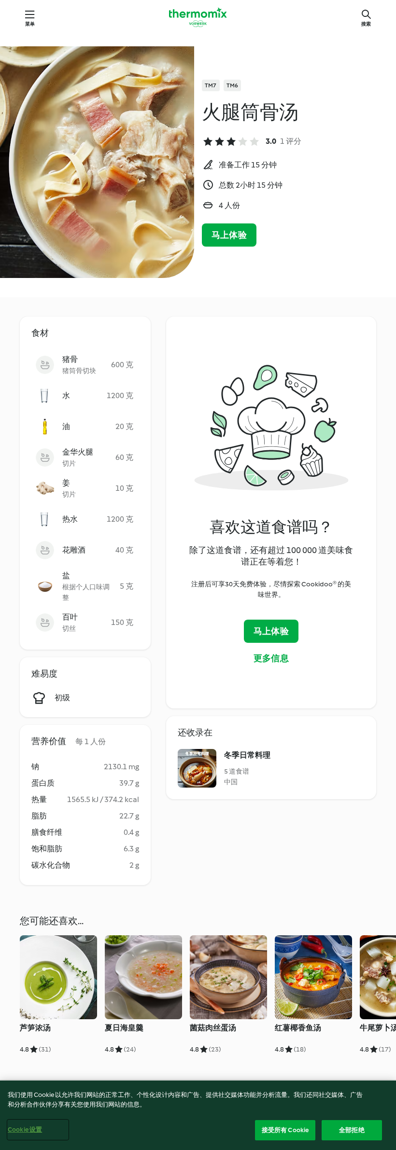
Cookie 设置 (25, 1129)
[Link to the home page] (198, 17)
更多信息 (271, 658)
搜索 (366, 24)
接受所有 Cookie (285, 1130)
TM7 (211, 85)
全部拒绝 (352, 1130)
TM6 (232, 85)
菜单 (30, 24)
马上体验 (229, 235)
